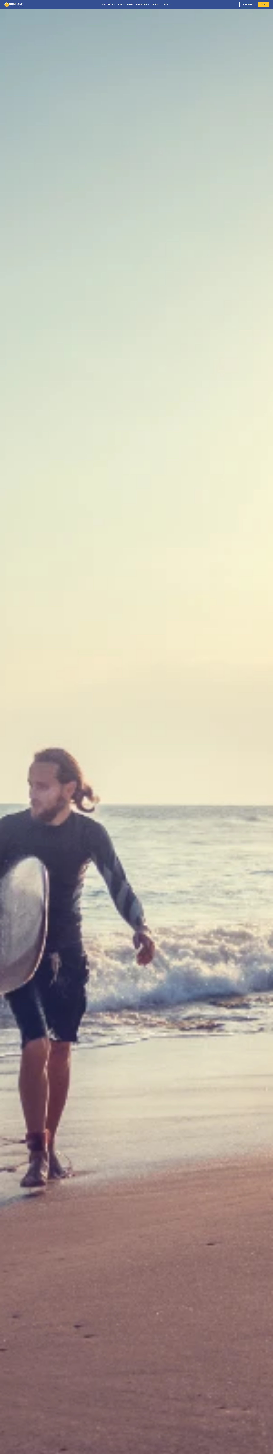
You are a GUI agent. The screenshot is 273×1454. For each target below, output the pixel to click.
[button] (114, 4)
